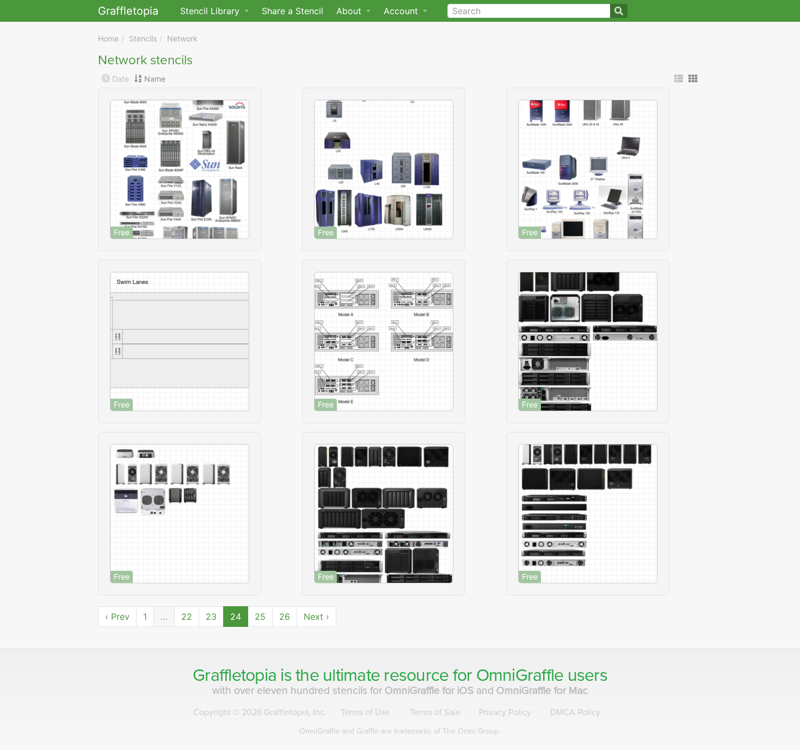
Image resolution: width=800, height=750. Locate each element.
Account (402, 10)
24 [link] (235, 616)
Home (108, 38)
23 (211, 616)
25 (260, 616)
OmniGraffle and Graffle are (400, 731)
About (350, 10)
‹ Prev (117, 616)
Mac (542, 690)
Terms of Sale (435, 712)
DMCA (575, 712)
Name (154, 78)
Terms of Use (365, 712)
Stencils (143, 38)
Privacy (505, 712)
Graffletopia (128, 10)
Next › (316, 616)
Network (182, 38)
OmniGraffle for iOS (430, 690)
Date (120, 78)
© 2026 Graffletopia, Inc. (260, 712)
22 (186, 616)
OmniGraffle (520, 675)
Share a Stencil (292, 10)
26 (284, 616)
